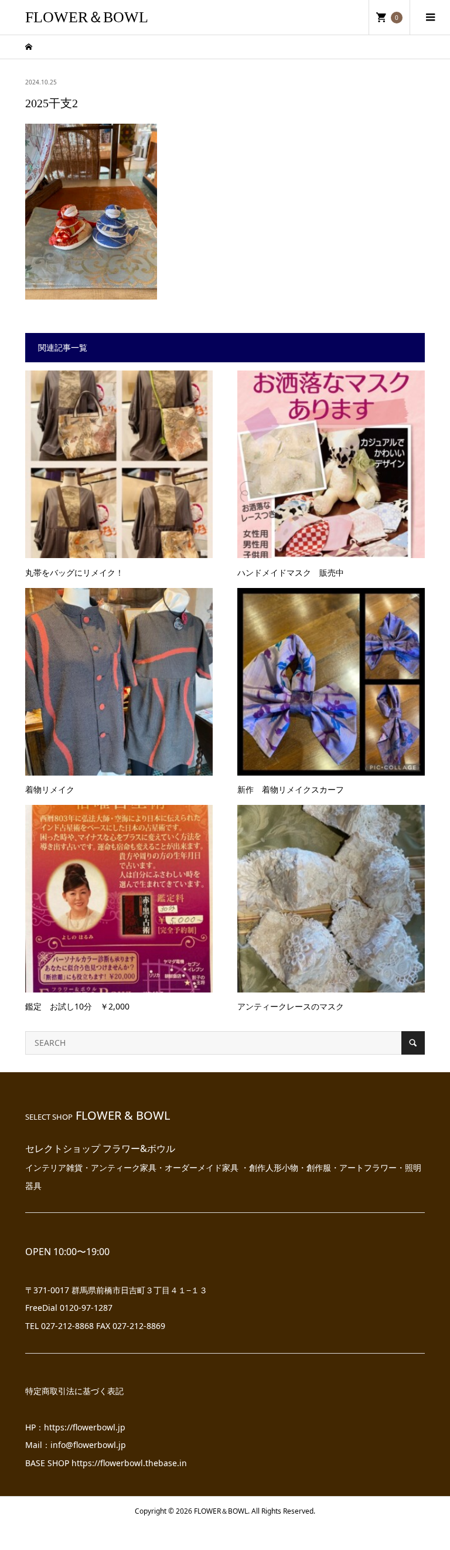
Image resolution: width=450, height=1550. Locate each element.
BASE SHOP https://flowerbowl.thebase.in (106, 1463)
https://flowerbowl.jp (84, 1427)
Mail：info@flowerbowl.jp (75, 1444)
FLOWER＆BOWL (86, 17)
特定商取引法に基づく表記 (74, 1390)
